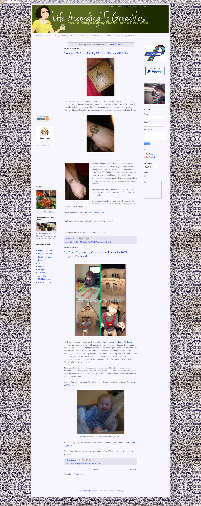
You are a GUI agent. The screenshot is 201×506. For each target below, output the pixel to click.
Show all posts (116, 44)
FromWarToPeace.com (95, 212)
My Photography (44, 279)
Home (95, 469)
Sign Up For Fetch (45, 253)
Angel (151, 154)
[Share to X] (84, 239)
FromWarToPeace (93, 242)
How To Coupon (44, 282)
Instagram (41, 269)
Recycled (109, 242)
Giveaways (108, 35)
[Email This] (80, 239)
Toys (99, 463)
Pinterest (41, 266)
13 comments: (71, 460)
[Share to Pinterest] (88, 239)
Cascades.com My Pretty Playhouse (117, 341)
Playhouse (80, 463)
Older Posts (132, 469)
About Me (38, 35)
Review (94, 463)
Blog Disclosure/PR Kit (64, 35)
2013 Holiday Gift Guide (78, 242)
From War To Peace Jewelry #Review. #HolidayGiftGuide (96, 53)
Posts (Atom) (79, 474)
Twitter (70, 385)
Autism (48, 35)
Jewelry (102, 242)
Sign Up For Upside (45, 257)
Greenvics (152, 157)
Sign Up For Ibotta (45, 250)
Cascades (73, 463)
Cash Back (81, 35)
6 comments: (70, 238)
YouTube (41, 272)
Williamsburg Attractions (126, 35)
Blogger (121, 490)
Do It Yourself (95, 35)
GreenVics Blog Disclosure (87, 490)
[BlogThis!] (82, 239)
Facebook (131, 382)
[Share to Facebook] (86, 239)
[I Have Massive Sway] (43, 121)
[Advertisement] (46, 76)
